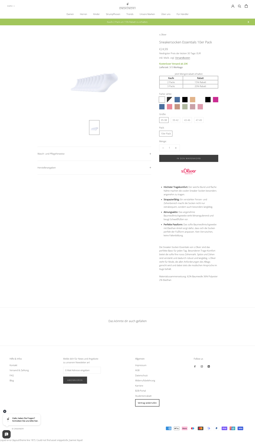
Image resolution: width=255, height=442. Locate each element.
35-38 (164, 120)
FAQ (12, 375)
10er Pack (166, 133)
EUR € (9, 6)
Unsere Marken (147, 14)
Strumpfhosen (113, 14)
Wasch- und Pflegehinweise (50, 153)
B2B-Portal (140, 390)
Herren (83, 14)
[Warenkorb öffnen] (246, 6)
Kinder (96, 14)
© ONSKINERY (18, 428)
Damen (70, 14)
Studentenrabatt (143, 395)
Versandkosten (182, 57)
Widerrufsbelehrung (145, 380)
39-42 (176, 120)
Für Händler (183, 14)
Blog (12, 380)
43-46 (187, 120)
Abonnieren (75, 380)
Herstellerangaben (46, 167)
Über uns (165, 14)
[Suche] (239, 6)
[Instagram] (202, 366)
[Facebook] (195, 366)
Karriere (139, 385)
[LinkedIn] (209, 366)
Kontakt (13, 365)
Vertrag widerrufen (147, 402)
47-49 (199, 120)
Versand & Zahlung (19, 370)
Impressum (140, 365)
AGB (137, 370)
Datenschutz (141, 375)
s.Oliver (162, 34)
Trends (129, 14)
